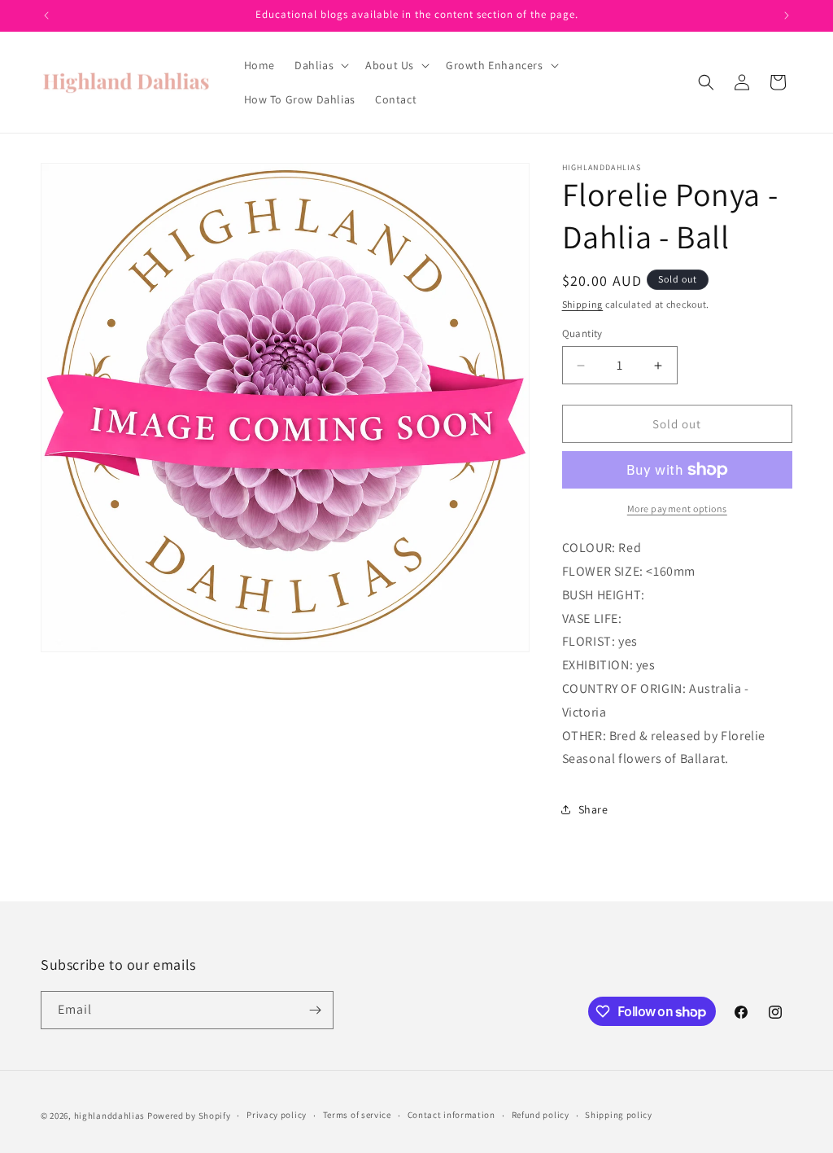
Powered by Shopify (189, 1115)
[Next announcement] (787, 15)
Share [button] (593, 809)
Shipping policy (618, 1114)
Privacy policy (276, 1114)
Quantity (582, 333)
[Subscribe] (315, 1010)
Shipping (583, 304)
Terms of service (357, 1114)
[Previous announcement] (46, 15)
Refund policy (540, 1114)
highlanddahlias (110, 1115)
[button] (320, 65)
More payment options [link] (677, 508)
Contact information (451, 1114)
